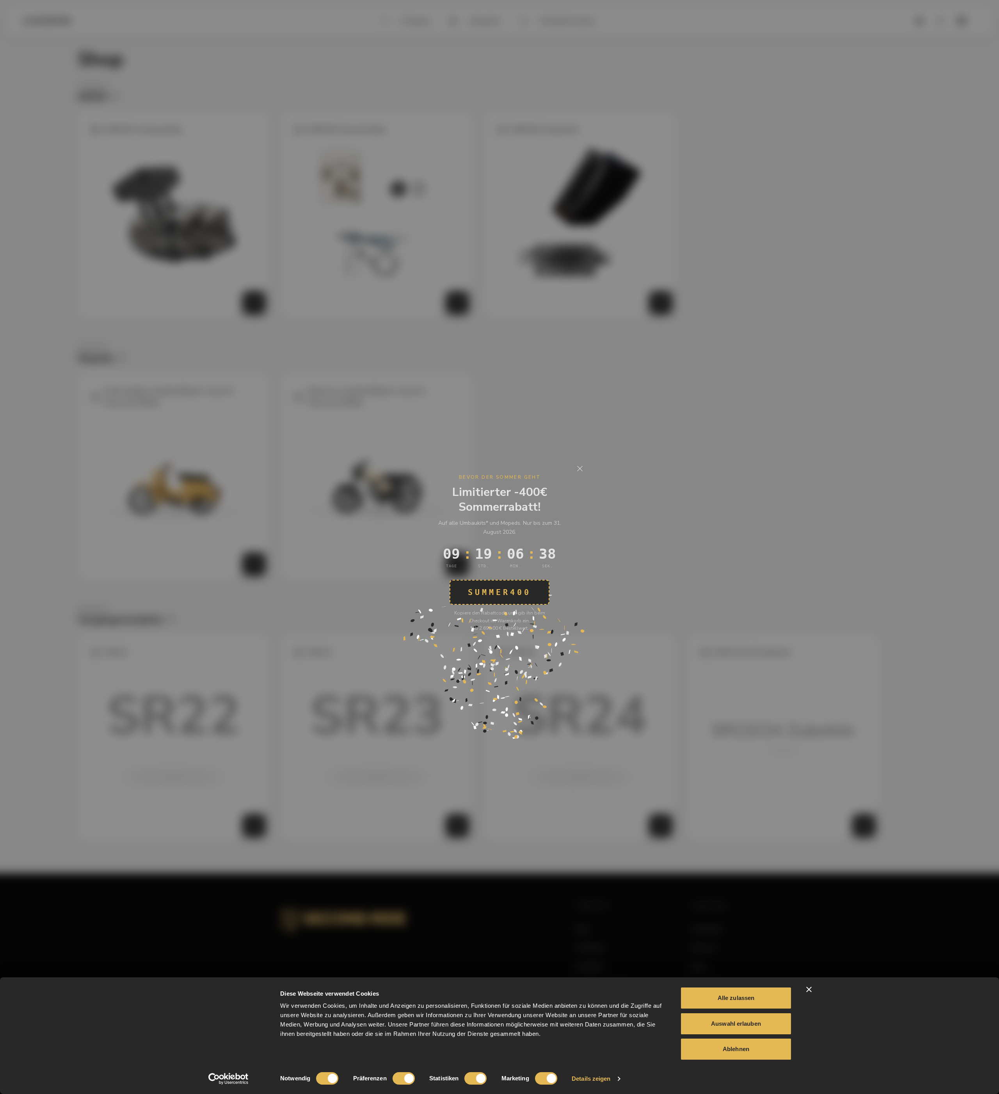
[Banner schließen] (809, 989)
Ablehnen (736, 1049)
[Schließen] (580, 469)
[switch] (404, 1078)
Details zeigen (591, 1078)
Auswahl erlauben (736, 1023)
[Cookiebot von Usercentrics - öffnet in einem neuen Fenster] (228, 1079)
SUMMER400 (499, 592)
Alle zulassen (736, 998)
